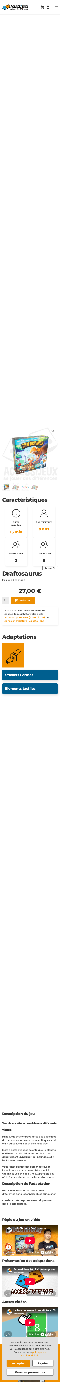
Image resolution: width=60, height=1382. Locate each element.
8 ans (44, 529)
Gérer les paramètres (30, 1372)
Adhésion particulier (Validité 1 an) (24, 617)
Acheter (24, 600)
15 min (16, 532)
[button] (56, 7)
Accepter (18, 1363)
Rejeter (43, 1363)
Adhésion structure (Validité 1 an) (24, 621)
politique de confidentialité (33, 1354)
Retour (48, 568)
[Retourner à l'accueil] (15, 7)
